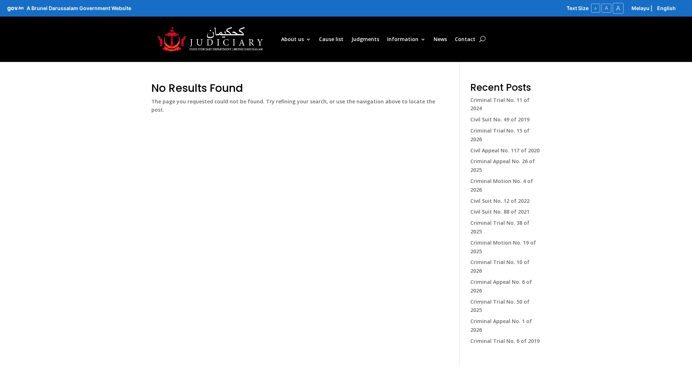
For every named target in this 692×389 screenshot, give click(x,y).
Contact (465, 39)
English (666, 8)
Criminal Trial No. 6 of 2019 (505, 340)
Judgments (365, 39)
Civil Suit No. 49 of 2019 (499, 119)
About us (292, 39)
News (440, 39)
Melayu (640, 8)
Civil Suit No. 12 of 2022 (499, 200)
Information (402, 39)
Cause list (331, 39)
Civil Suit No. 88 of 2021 (499, 211)
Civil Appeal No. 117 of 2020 (505, 150)
